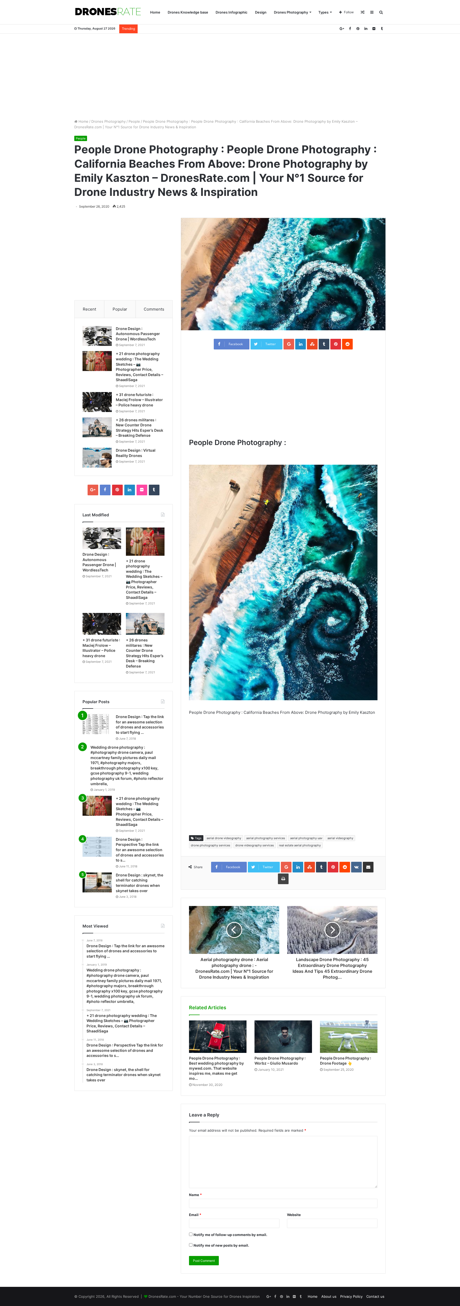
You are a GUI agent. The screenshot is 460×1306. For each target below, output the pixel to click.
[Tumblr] (382, 28)
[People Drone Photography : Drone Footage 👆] (348, 1036)
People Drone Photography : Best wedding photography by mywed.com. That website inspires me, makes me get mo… (216, 1068)
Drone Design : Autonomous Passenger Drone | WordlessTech (138, 333)
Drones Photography (291, 12)
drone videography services (254, 845)
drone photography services (210, 845)
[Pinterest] (358, 28)
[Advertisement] (230, 76)
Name (195, 1195)
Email (195, 1215)
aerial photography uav (306, 838)
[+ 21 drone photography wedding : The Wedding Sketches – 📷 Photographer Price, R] (97, 361)
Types (323, 12)
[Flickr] (374, 28)
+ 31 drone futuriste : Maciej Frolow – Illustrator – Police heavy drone (139, 399)
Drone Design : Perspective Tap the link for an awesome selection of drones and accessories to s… (140, 849)
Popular (120, 309)
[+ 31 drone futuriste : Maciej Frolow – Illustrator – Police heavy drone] (97, 402)
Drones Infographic (232, 12)
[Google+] (342, 28)
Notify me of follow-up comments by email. (230, 1235)
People (134, 121)
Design (260, 12)
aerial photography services (265, 838)
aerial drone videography (224, 838)
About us (328, 1296)
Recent (89, 309)
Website (294, 1215)
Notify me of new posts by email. (221, 1245)
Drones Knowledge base (188, 12)
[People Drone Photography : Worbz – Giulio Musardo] (283, 1036)
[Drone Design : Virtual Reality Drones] (97, 458)
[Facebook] (350, 28)
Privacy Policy (351, 1296)
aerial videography (340, 838)
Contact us (375, 1296)
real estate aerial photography (300, 845)
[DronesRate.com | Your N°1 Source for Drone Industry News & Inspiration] (108, 12)
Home (155, 12)
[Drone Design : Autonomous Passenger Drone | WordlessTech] (97, 336)
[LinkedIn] (366, 28)
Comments (154, 309)
